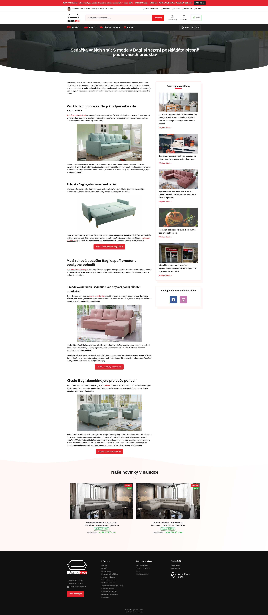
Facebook (176, 565)
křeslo (107, 385)
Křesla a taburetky (142, 574)
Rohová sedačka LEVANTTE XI (168, 523)
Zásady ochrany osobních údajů (112, 586)
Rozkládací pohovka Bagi (76, 115)
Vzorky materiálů (152, 8)
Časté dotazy (172, 19)
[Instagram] (183, 299)
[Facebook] (173, 299)
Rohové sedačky (142, 565)
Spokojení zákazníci (108, 577)
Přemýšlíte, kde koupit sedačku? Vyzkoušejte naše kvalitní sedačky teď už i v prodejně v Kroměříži (178, 268)
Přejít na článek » (165, 128)
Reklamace (105, 597)
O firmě (177, 8)
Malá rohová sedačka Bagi (77, 270)
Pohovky (139, 571)
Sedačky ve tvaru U (143, 568)
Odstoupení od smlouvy (109, 594)
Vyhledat (158, 18)
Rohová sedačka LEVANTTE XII (101, 523)
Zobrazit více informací (101, 537)
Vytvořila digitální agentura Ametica (134, 612)
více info (200, 3)
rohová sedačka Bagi (97, 296)
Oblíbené (184, 19)
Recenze (166, 8)
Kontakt (199, 8)
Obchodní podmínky (108, 583)
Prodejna (188, 8)
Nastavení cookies (107, 588)
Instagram (176, 568)
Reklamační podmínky (109, 591)
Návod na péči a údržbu (109, 574)
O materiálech (106, 571)
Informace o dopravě (108, 580)
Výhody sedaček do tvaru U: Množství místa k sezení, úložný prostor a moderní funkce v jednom (177, 194)
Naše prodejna (75, 594)
